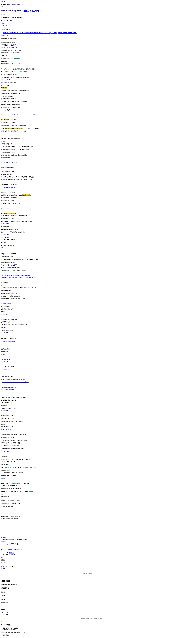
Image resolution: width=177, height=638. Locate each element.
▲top (2, 557)
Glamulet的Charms (5, 82)
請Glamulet (16, 125)
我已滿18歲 (3, 635)
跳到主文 (3, 14)
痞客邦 (11, 549)
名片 (4, 26)
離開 (8, 635)
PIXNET (78, 618)
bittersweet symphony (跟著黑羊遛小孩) (20, 10)
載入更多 (3, 559)
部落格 (5, 25)
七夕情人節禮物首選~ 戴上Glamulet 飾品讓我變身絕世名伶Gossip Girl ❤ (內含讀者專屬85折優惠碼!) (40, 33)
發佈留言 (3, 568)
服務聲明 (101, 618)
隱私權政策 (96, 618)
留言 (15, 549)
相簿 (4, 23)
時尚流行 (11, 553)
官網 (14, 265)
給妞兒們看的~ (12, 554)
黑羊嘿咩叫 (3, 541)
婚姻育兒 (12, 20)
